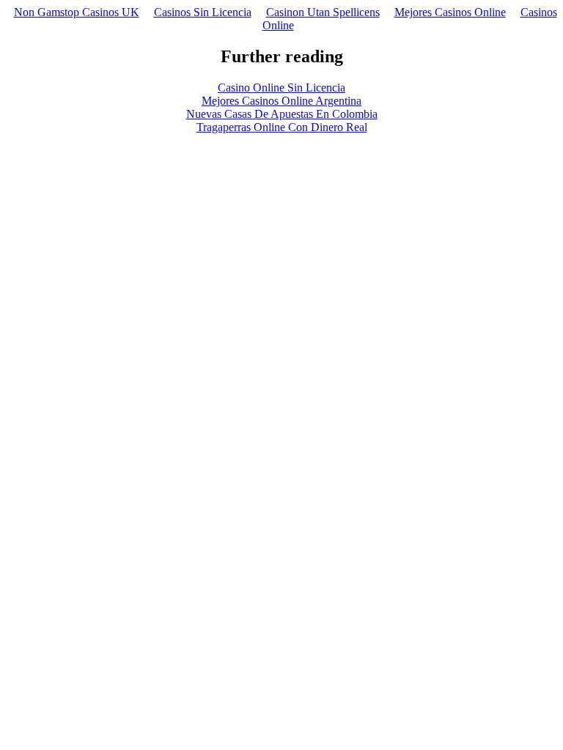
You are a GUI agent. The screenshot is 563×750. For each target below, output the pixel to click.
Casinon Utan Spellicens (323, 12)
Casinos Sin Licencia (202, 12)
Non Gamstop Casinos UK (76, 12)
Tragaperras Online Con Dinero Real (281, 127)
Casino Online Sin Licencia (281, 87)
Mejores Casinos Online (450, 12)
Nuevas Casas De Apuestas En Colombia (282, 114)
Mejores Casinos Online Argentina (281, 100)
